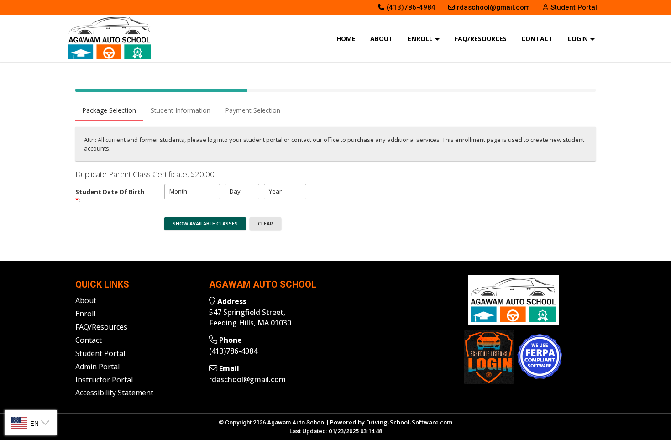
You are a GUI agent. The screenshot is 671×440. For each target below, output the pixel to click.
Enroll (421, 38)
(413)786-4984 (233, 351)
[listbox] (192, 191)
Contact (537, 38)
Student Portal (100, 353)
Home (346, 38)
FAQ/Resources (481, 38)
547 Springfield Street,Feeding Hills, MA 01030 (250, 317)
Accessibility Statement (114, 393)
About (381, 38)
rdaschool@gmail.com (247, 379)
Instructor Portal (104, 380)
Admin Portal (97, 366)
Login (579, 38)
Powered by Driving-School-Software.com (391, 422)
